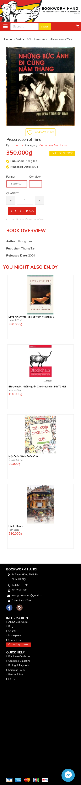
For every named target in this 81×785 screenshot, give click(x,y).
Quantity (12, 193)
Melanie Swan (16, 390)
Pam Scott (14, 529)
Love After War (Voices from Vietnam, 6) (32, 316)
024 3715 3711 (20, 585)
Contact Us (14, 640)
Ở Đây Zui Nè (15, 460)
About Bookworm (18, 621)
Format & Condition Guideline (24, 219)
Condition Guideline (19, 661)
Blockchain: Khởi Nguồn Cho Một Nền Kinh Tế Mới (37, 386)
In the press (15, 635)
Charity (12, 631)
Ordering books (18, 644)
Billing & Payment (18, 665)
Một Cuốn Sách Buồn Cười (23, 456)
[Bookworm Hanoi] (40, 11)
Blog (11, 626)
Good (35, 184)
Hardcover (17, 184)
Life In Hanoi (16, 526)
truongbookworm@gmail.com (26, 595)
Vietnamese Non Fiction (53, 145)
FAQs (11, 679)
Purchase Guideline (19, 656)
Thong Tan (18, 145)
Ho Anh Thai (16, 320)
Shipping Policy (16, 670)
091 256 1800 (19, 590)
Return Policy (15, 674)
